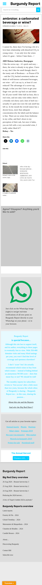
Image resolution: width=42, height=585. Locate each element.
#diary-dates (14, 431)
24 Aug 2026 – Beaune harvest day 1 (16, 491)
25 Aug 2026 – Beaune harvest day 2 (16, 486)
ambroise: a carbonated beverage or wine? (21, 20)
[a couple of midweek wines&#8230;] (10, 187)
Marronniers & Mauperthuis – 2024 (15, 524)
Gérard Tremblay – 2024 (11, 520)
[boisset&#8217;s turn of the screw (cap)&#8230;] (10, 170)
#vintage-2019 (27, 431)
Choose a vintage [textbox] (21, 458)
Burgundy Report (25, 3)
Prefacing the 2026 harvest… (13, 495)
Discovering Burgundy (11, 544)
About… (6, 540)
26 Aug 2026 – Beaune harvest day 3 (16, 482)
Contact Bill (7, 550)
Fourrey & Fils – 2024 (10, 515)
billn (26, 26)
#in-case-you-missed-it (15, 435)
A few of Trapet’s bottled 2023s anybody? (17, 500)
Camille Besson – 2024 (11, 533)
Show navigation (4, 4)
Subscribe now (8, 555)
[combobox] (21, 458)
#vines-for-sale (14, 443)
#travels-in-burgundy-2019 (21, 439)
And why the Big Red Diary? (21, 407)
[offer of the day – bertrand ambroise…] (28, 173)
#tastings (32, 427)
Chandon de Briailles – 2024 (13, 529)
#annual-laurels (12, 427)
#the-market (31, 435)
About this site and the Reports (21, 402)
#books (24, 427)
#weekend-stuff (28, 443)
